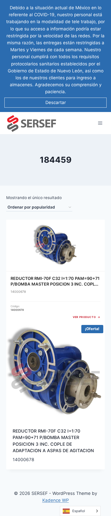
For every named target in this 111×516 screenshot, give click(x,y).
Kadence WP (55, 500)
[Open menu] (100, 123)
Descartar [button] (55, 102)
